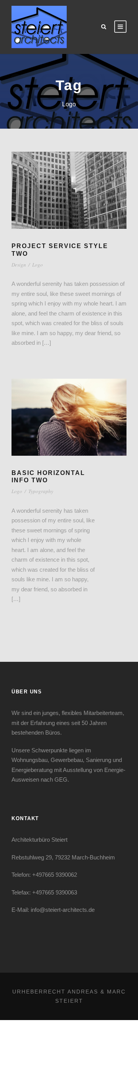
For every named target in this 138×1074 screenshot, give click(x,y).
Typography (40, 491)
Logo (37, 264)
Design (19, 264)
